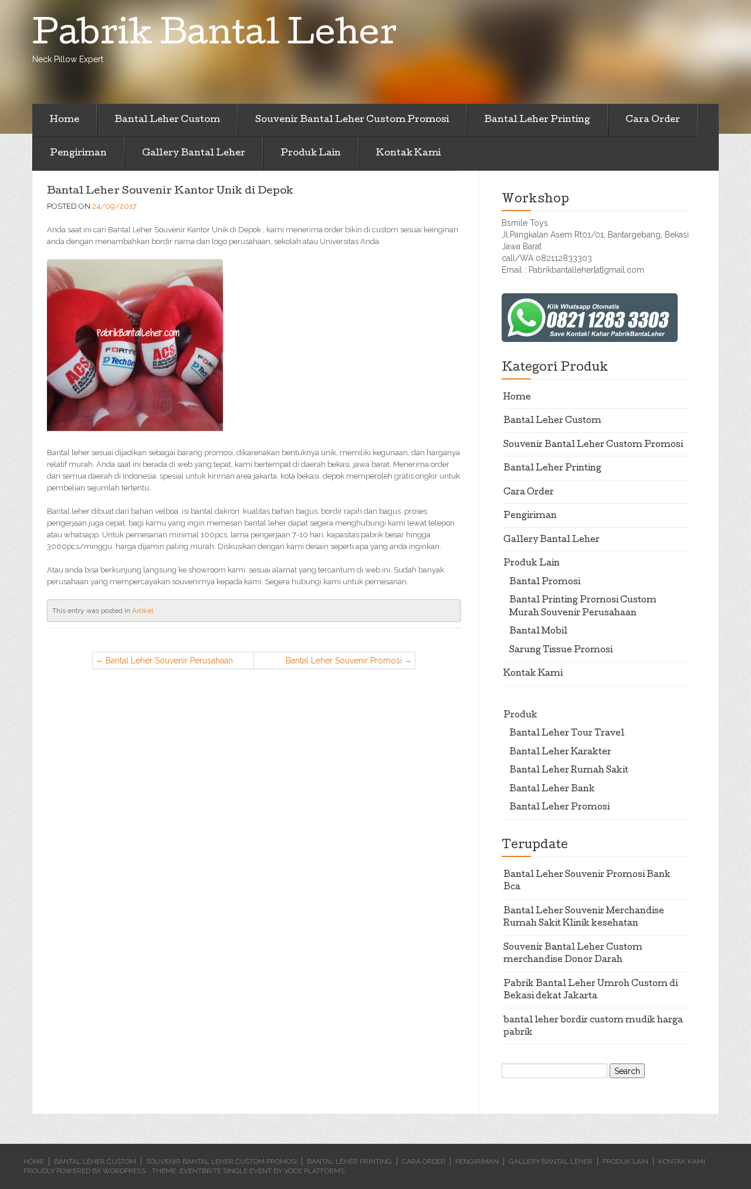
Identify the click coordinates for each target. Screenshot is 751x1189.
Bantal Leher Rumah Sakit (568, 771)
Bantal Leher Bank (552, 789)
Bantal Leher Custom (167, 120)
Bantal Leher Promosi (559, 808)
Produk (520, 716)
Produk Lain (310, 153)
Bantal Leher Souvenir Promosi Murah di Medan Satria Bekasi (344, 662)
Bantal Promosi (544, 582)
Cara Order (652, 120)
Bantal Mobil (538, 632)
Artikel (142, 611)
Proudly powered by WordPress (84, 1171)
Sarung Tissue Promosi (561, 650)
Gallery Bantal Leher (193, 153)
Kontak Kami (408, 153)
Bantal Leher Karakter (560, 752)
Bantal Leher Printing (537, 120)
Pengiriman (78, 153)
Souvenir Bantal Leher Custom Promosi (352, 120)
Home (64, 120)
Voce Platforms (314, 1171)
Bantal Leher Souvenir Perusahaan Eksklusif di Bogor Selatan (169, 662)
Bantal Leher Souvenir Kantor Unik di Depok (170, 192)
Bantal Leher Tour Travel (566, 734)
